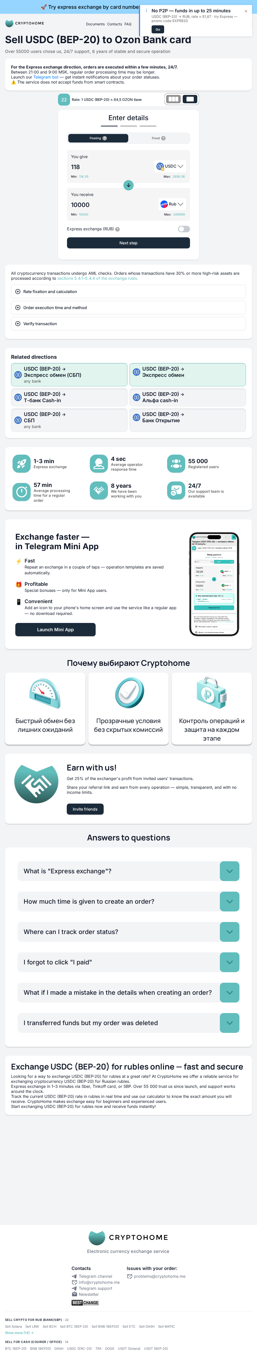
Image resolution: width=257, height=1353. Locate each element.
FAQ (128, 24)
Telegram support (95, 1288)
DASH (58, 1348)
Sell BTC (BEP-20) (74, 1326)
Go (158, 29)
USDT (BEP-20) (156, 1348)
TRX (98, 1348)
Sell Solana (13, 1326)
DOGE (109, 1348)
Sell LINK (32, 1326)
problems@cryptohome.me (159, 1276)
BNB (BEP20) (40, 1348)
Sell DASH (147, 1326)
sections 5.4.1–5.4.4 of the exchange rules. (97, 278)
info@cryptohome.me (99, 1282)
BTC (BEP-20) (16, 1348)
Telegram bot (46, 77)
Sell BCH (49, 1326)
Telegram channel (95, 1276)
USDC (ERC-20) (79, 1348)
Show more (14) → (19, 1333)
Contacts (114, 24)
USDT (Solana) (129, 1348)
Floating (98, 137)
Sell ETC (129, 1326)
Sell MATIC (166, 1326)
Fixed (161, 137)
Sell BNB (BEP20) (105, 1326)
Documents (95, 24)
